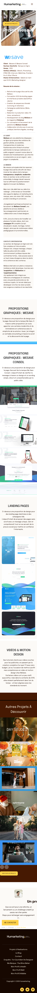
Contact (18, 956)
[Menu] (32, 4)
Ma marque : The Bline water (18, 963)
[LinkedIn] (33, 990)
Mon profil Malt (18, 970)
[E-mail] (27, 990)
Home (3, 927)
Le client (6, 135)
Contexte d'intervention (12, 241)
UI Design (11, 927)
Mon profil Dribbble (18, 973)
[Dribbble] (22, 990)
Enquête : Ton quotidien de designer (18, 960)
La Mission (7, 165)
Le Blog (18, 953)
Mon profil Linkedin (18, 967)
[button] (18, 135)
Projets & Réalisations (18, 949)
